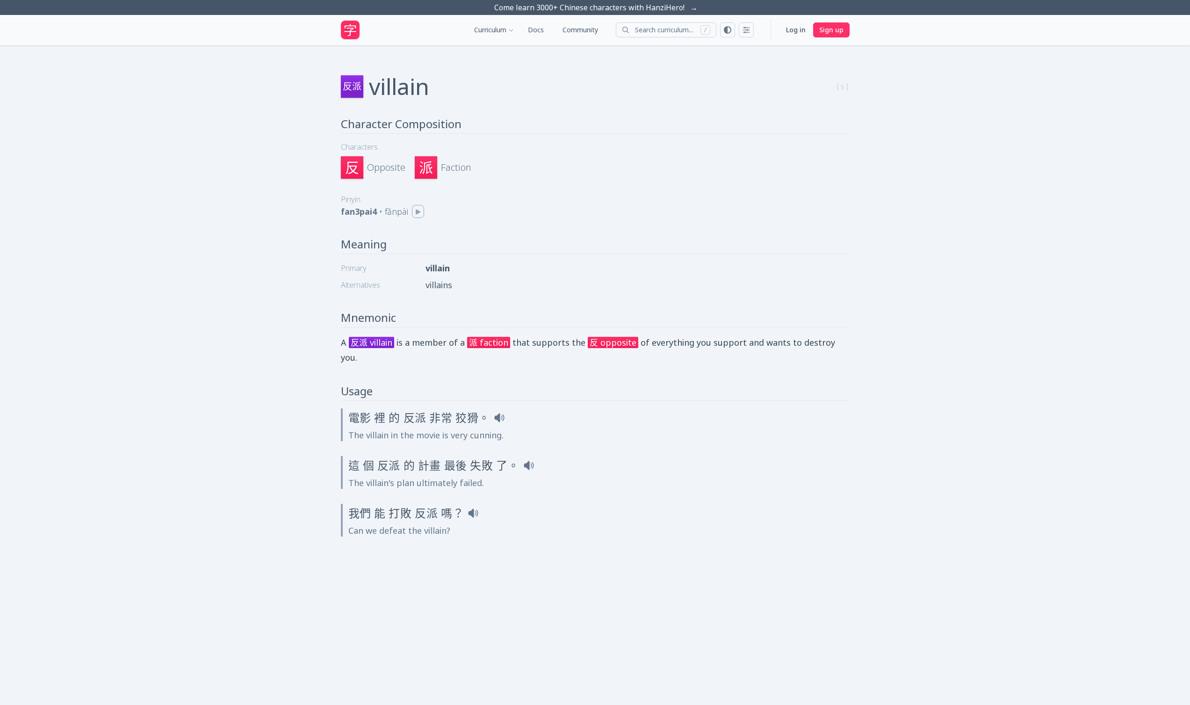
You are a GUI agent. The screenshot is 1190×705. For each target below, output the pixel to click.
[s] (843, 86)
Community (580, 29)
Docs (536, 29)
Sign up (831, 29)
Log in (796, 29)
